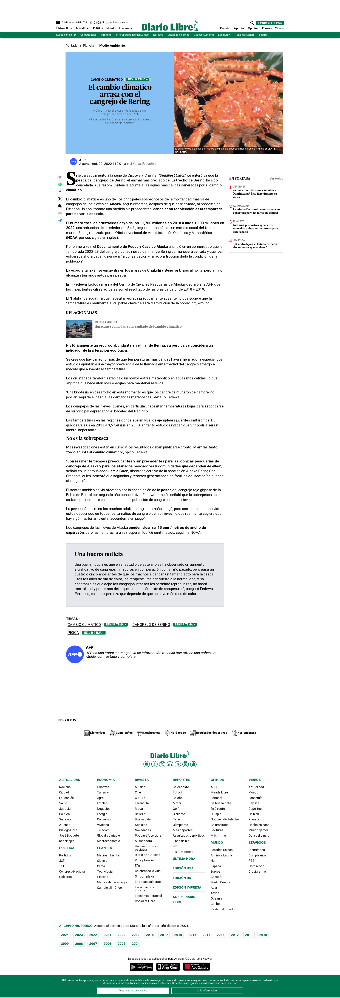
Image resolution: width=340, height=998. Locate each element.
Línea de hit (181, 841)
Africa (215, 893)
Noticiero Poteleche (225, 819)
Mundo (110, 28)
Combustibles (88, 34)
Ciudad (64, 792)
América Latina (221, 855)
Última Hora (64, 28)
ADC (214, 787)
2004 (136, 944)
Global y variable (108, 835)
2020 (121, 935)
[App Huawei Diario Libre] (196, 966)
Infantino (106, 34)
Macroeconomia (108, 841)
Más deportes (183, 830)
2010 (263, 935)
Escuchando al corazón (145, 889)
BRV (175, 846)
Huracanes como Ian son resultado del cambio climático (138, 327)
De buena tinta (221, 803)
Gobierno (65, 877)
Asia (214, 887)
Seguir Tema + (138, 79)
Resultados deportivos (189, 835)
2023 (79, 935)
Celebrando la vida (148, 871)
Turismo (103, 792)
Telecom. (103, 830)
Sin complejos (145, 876)
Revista (224, 28)
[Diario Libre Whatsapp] (193, 764)
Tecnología (105, 871)
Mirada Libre (219, 792)
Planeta (267, 28)
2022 (93, 935)
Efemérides (257, 850)
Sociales (141, 825)
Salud (63, 803)
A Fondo (64, 825)
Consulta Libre (145, 901)
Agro (100, 798)
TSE (62, 866)
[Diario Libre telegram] (178, 764)
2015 (192, 935)
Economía (125, 28)
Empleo (102, 803)
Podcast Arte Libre (148, 835)
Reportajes (67, 841)
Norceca (158, 34)
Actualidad (82, 28)
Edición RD (182, 878)
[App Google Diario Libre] (141, 966)
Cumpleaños (257, 855)
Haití (214, 860)
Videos (279, 28)
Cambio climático (84, 625)
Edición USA (183, 868)
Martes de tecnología (112, 882)
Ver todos (276, 178)
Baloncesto (181, 787)
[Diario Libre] (170, 25)
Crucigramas (258, 871)
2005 (121, 944)
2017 (164, 935)
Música (140, 787)
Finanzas (103, 787)
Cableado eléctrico (178, 34)
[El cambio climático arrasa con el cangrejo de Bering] (60, 184)
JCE (61, 860)
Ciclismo (179, 814)
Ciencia (102, 860)
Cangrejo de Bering (151, 625)
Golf (176, 808)
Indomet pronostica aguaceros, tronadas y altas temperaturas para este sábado (255, 228)
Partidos (65, 855)
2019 (136, 935)
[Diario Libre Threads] (185, 764)
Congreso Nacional (72, 871)
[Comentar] (60, 206)
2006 (107, 944)
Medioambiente (108, 855)
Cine (138, 792)
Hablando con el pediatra (146, 848)
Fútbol (177, 792)
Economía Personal (148, 896)
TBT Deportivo (183, 852)
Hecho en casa (259, 825)
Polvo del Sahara (244, 34)
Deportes (238, 28)
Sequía (263, 34)
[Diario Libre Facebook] (146, 764)
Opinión (253, 28)
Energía (102, 814)
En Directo (218, 808)
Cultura (140, 798)
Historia (102, 877)
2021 (107, 935)
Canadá (216, 877)
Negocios (103, 808)
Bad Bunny (224, 34)
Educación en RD (66, 34)
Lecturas (217, 830)
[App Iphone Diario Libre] (168, 966)
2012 (235, 935)
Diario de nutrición (147, 855)
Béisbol (178, 798)
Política (98, 28)
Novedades (143, 830)
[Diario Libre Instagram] (154, 764)
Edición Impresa (187, 887)
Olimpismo (180, 825)
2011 (249, 935)
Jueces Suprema (204, 34)
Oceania (216, 898)
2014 (206, 935)
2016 (178, 935)
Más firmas (219, 835)
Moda (139, 808)
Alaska (84, 164)
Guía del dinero (259, 835)
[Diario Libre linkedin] (170, 764)
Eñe (137, 865)
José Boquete (69, 835)
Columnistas (220, 825)
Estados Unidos (222, 850)
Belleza (140, 814)
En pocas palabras (148, 882)
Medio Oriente (220, 882)
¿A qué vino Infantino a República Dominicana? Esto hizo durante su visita (255, 194)
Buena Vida (143, 819)
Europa (215, 871)
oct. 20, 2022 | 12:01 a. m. (111, 164)
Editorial (216, 798)
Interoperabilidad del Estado (132, 34)
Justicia (65, 808)
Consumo (103, 819)
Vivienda (103, 825)
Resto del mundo (222, 909)
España (216, 866)
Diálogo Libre (68, 830)
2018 (150, 935)
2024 (65, 935)
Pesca (73, 633)
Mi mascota (143, 841)
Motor (177, 803)
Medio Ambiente (107, 322)
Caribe (215, 904)
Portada (72, 45)
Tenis (177, 819)
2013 (221, 935)
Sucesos (65, 819)
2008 (79, 944)
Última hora (184, 859)
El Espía (216, 814)
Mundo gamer (258, 830)
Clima (101, 866)
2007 (93, 944)
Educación (66, 798)
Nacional (65, 787)
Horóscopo (256, 866)
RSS (251, 860)
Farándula (142, 803)
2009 (65, 944)
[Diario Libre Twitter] (162, 764)
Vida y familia (144, 860)
